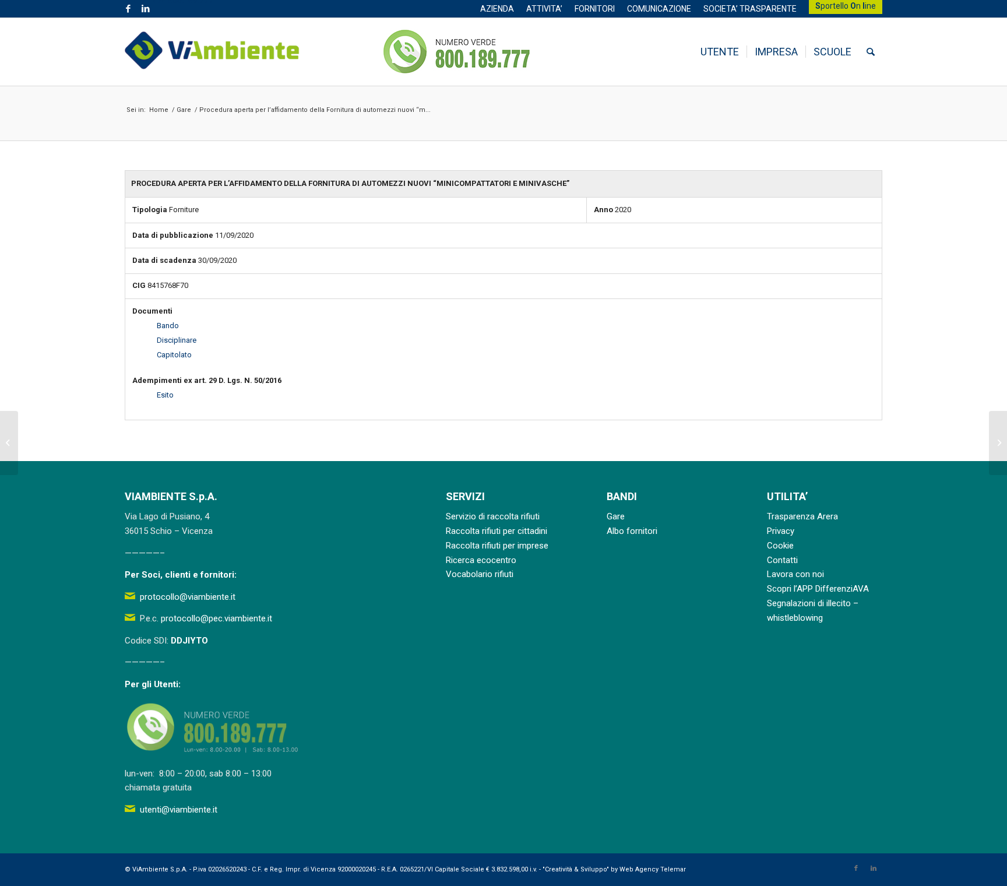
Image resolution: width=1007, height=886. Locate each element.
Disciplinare (176, 340)
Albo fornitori (632, 531)
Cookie (780, 545)
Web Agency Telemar (652, 869)
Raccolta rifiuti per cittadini (496, 531)
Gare (616, 516)
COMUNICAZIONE (659, 8)
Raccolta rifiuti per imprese (497, 545)
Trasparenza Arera (802, 516)
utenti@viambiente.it (178, 809)
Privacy (780, 531)
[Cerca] (870, 52)
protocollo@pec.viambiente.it (216, 618)
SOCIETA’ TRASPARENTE (750, 8)
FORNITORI (595, 8)
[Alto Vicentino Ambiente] (212, 52)
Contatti (782, 560)
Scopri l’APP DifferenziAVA (818, 588)
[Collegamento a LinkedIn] (145, 8)
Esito (165, 395)
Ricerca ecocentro (481, 560)
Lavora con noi (795, 574)
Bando (168, 325)
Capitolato (174, 354)
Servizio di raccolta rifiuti (493, 516)
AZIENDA (497, 8)
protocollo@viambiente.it (187, 597)
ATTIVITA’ (544, 8)
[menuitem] (497, 9)
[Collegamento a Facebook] (127, 8)
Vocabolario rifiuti (479, 574)
